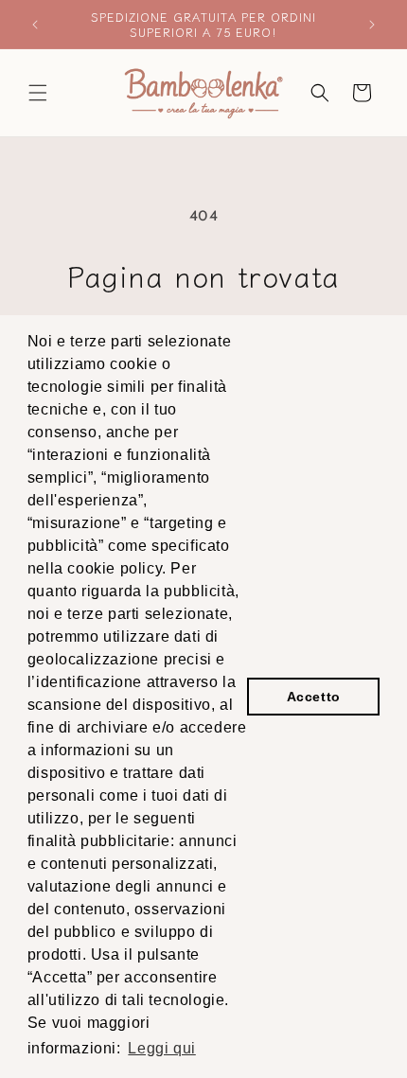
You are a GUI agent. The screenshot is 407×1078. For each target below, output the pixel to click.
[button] (38, 93)
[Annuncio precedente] (35, 24)
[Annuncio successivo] (372, 24)
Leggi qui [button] (161, 1048)
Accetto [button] (314, 696)
